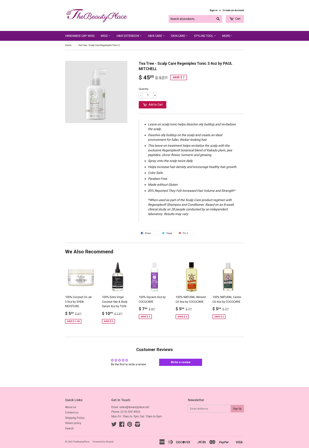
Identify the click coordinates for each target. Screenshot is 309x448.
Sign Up (237, 408)
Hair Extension (128, 36)
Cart (237, 18)
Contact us (71, 412)
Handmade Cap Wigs (80, 36)
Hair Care (155, 36)
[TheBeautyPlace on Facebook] (121, 425)
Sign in (213, 10)
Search (69, 428)
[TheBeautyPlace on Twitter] (114, 425)
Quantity (143, 88)
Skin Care (178, 36)
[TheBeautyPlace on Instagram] (137, 425)
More (226, 36)
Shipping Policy (75, 418)
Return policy (73, 423)
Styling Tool (204, 36)
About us (70, 407)
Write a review (180, 362)
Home (68, 45)
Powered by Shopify (103, 441)
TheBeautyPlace (81, 441)
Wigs (104, 36)
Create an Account (233, 10)
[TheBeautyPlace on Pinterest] (129, 425)
